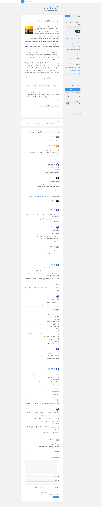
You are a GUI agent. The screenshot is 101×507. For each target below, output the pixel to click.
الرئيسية (79, 1)
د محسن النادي (50, 177)
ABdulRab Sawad (50, 368)
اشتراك (77, 31)
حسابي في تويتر (45, 44)
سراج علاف (51, 209)
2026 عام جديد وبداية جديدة (75, 78)
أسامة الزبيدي (50, 8)
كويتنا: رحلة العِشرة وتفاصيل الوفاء (74, 76)
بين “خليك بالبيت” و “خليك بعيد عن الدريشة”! (72, 67)
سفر (55, 114)
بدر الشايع (51, 246)
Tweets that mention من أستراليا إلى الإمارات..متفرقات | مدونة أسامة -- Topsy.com (43, 196)
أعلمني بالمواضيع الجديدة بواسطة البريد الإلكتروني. (49, 494)
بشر (52, 136)
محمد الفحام (51, 399)
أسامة (52, 309)
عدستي (68, 1)
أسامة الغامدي (50, 408)
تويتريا (47, 94)
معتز (79, 38)
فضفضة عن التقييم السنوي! (75, 70)
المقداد (52, 264)
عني (75, 1)
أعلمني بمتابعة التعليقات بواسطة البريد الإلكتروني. (49, 492)
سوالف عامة (57, 17)
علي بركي (51, 145)
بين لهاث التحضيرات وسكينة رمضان (74, 73)
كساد (54, 114)
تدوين (57, 114)
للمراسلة (64, 1)
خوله (52, 348)
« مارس (79, 107)
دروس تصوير (72, 1)
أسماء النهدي (51, 439)
